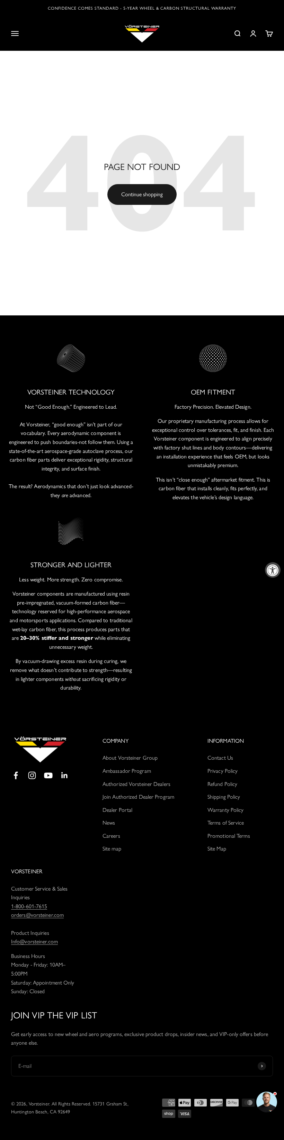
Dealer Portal (117, 810)
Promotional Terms (228, 836)
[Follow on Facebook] (15, 775)
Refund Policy (222, 784)
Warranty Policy (225, 810)
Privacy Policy (222, 771)
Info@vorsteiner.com (34, 941)
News (109, 822)
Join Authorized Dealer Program (138, 797)
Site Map (216, 848)
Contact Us (220, 757)
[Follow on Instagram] (32, 775)
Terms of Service (225, 822)
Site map (112, 848)
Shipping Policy (223, 797)
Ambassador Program (127, 771)
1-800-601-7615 (29, 906)
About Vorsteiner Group (130, 757)
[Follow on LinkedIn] (64, 775)
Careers (111, 836)
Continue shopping (142, 194)
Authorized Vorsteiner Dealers (136, 784)
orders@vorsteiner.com (37, 915)
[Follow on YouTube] (48, 775)
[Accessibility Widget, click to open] (273, 570)
